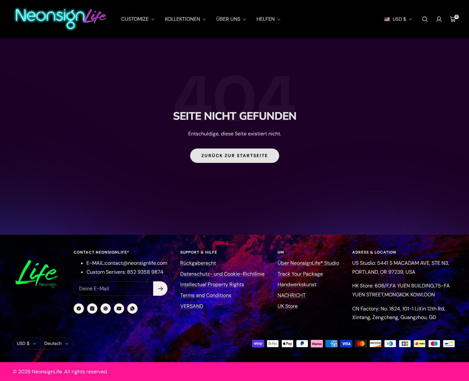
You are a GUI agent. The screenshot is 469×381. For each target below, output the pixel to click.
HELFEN (266, 19)
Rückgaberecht (198, 263)
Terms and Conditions (205, 295)
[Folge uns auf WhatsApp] (132, 308)
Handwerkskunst (297, 284)
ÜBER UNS (229, 19)
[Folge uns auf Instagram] (92, 308)
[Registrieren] (160, 288)
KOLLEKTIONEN (183, 19)
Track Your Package (300, 274)
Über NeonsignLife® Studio (308, 263)
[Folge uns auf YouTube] (119, 308)
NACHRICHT (292, 295)
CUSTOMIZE (135, 19)
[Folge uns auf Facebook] (79, 308)
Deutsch (53, 343)
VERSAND (191, 306)
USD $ (399, 19)
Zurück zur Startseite (234, 155)
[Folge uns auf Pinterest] (105, 308)
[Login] (439, 19)
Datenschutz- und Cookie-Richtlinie (222, 274)
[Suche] (425, 19)
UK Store (288, 306)
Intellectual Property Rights (212, 284)
